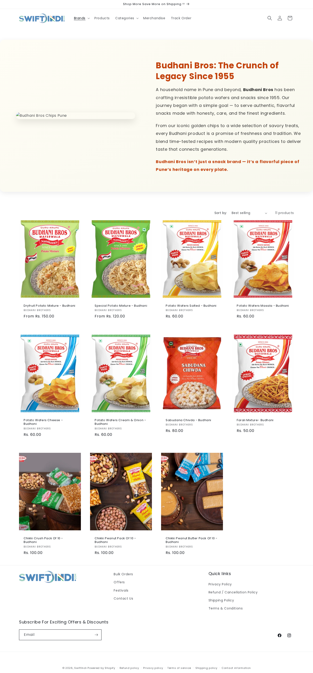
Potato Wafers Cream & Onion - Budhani (120, 422)
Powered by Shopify (101, 668)
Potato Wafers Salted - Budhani (191, 306)
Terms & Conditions (226, 608)
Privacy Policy (220, 584)
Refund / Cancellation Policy (233, 592)
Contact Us (123, 598)
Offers (119, 582)
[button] (81, 18)
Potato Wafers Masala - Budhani (263, 306)
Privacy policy (153, 668)
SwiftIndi (80, 668)
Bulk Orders (123, 574)
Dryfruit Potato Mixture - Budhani (49, 306)
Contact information (236, 668)
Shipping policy (206, 668)
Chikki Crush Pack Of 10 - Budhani (43, 540)
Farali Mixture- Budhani (255, 420)
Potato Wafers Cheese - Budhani (43, 422)
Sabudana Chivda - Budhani (188, 420)
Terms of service (179, 668)
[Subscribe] (96, 634)
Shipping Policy (221, 600)
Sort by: (220, 213)
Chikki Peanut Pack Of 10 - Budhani (115, 540)
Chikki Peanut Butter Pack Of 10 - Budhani (191, 540)
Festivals (121, 590)
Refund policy (129, 668)
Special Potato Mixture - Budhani (121, 306)
